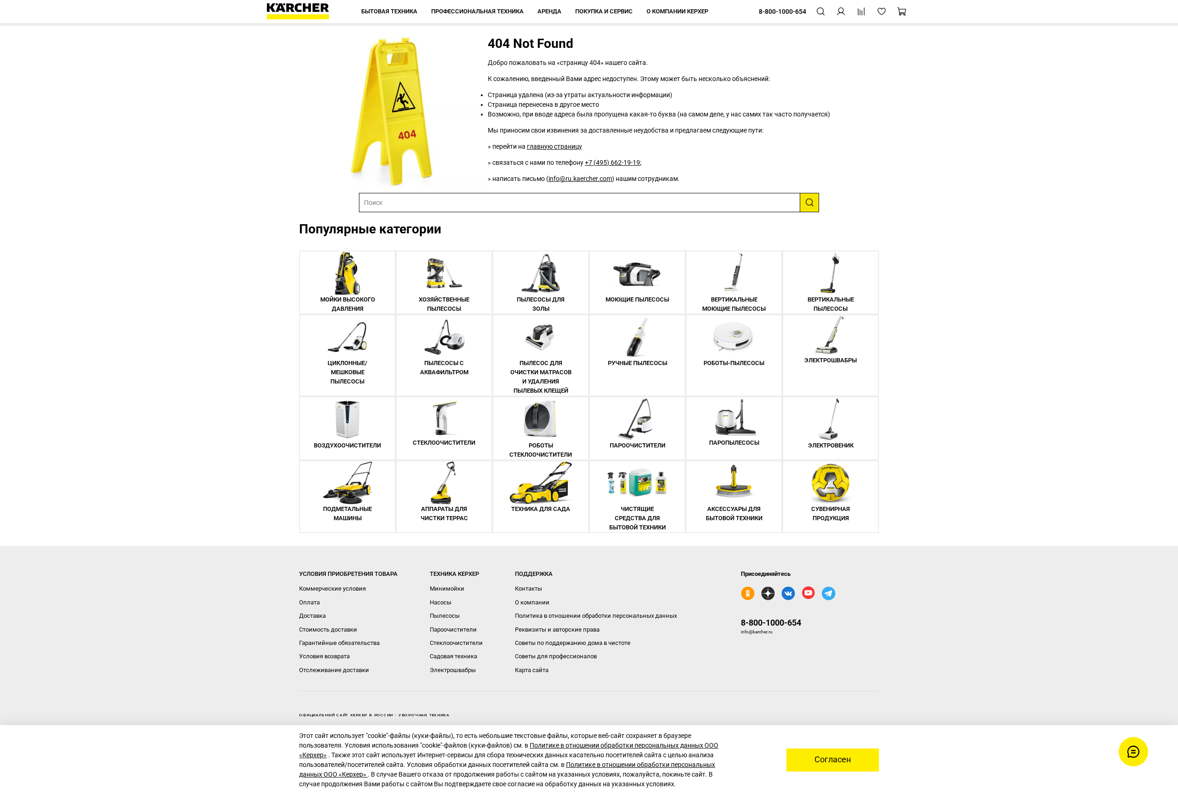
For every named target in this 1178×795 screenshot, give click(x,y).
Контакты (528, 588)
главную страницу (554, 146)
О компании (532, 602)
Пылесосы (445, 615)
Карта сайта (532, 670)
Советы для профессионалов (556, 656)
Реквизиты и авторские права (557, 629)
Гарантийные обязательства (339, 642)
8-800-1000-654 (771, 622)
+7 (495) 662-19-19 (612, 162)
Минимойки (447, 588)
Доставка (312, 615)
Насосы (440, 602)
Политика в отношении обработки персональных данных (596, 615)
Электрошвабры (453, 670)
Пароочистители (453, 629)
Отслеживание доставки (334, 670)
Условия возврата (324, 656)
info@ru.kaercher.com (580, 178)
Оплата (309, 602)
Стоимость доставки (328, 629)
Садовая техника (453, 656)
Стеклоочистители (456, 642)
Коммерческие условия (332, 588)
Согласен (832, 759)
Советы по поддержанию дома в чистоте (572, 642)
